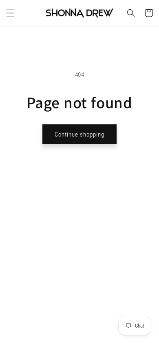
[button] (10, 13)
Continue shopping (79, 134)
